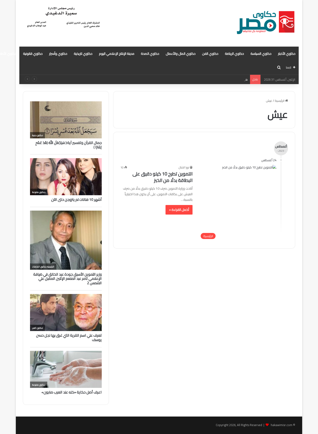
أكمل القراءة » (179, 210)
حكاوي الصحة (150, 54)
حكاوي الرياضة (234, 54)
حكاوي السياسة (260, 54)
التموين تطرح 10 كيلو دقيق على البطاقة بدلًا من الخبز (162, 177)
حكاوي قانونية (33, 54)
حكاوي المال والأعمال (181, 54)
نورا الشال (184, 167)
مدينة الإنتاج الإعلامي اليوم (116, 54)
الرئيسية (280, 100)
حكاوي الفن (210, 54)
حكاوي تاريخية (83, 54)
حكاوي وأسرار (58, 54)
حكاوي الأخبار (286, 54)
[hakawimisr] (266, 23)
